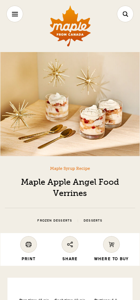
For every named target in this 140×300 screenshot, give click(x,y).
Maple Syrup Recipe (70, 168)
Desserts (93, 220)
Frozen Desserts (54, 220)
